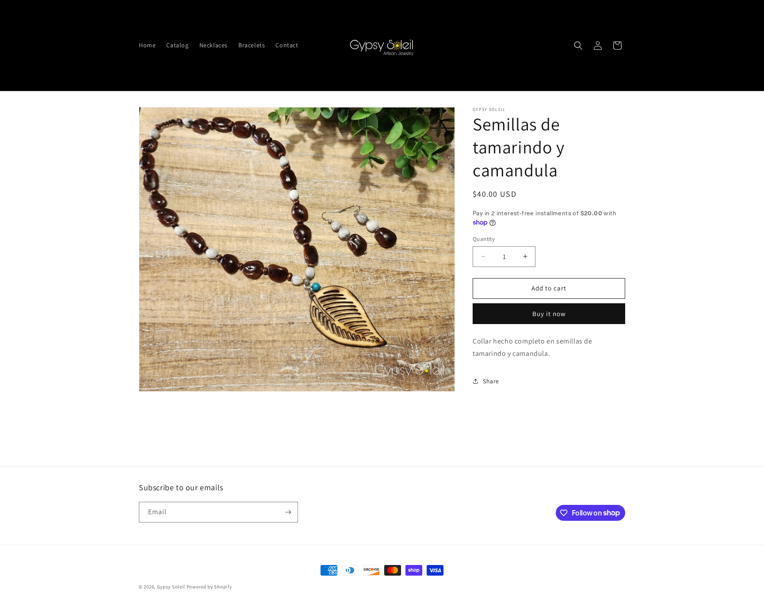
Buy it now (549, 313)
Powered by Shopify (209, 587)
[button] (578, 45)
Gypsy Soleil (172, 587)
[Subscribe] (288, 512)
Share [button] (491, 381)
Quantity (484, 239)
